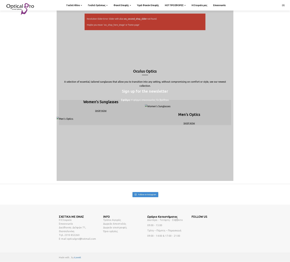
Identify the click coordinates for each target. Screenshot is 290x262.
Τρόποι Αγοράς (112, 220)
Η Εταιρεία (65, 220)
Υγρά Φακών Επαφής (148, 5)
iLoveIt (77, 257)
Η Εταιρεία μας (199, 5)
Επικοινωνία (219, 5)
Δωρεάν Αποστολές (114, 223)
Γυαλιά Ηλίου (73, 5)
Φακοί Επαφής (121, 5)
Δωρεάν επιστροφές (115, 227)
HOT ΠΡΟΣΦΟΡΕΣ (174, 5)
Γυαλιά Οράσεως (97, 5)
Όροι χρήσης (110, 231)
